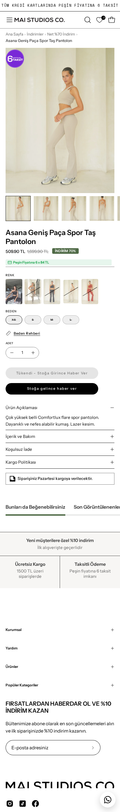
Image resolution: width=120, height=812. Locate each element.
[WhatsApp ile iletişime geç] (108, 800)
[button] (87, 20)
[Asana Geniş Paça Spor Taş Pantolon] (18, 208)
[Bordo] (89, 291)
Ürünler (12, 667)
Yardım (12, 648)
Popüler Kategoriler (22, 685)
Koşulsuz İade (19, 449)
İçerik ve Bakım (20, 436)
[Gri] (33, 291)
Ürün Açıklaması (21, 407)
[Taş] (71, 291)
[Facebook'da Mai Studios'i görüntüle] (35, 803)
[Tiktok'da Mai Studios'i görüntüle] (22, 803)
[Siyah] (14, 291)
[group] (60, 5)
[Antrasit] (52, 291)
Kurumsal (13, 630)
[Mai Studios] (40, 20)
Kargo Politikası (21, 462)
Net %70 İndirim (61, 34)
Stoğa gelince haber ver (52, 388)
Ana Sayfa (14, 34)
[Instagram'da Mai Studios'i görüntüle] (10, 803)
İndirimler (35, 34)
